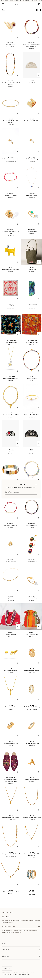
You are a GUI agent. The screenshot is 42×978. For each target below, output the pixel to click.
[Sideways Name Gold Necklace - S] (10, 836)
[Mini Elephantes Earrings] (10, 653)
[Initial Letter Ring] (31, 580)
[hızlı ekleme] (18, 37)
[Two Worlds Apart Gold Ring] (31, 103)
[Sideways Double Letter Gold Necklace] (10, 874)
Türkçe (6, 968)
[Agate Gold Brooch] (31, 544)
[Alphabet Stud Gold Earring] (31, 762)
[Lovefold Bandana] (10, 288)
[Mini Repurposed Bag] (31, 616)
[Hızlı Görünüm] (39, 113)
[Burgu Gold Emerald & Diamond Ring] (10, 213)
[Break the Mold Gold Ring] (10, 725)
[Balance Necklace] (31, 360)
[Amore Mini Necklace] (10, 689)
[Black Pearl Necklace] (31, 507)
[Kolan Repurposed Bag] (10, 616)
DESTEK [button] (4, 943)
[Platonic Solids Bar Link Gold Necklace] (10, 103)
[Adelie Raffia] (31, 65)
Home (32, 973)
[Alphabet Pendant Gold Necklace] (10, 800)
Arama (18, 973)
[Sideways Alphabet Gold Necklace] (31, 800)
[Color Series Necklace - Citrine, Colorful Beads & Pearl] (31, 469)
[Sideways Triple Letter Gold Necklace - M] (31, 836)
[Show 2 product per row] (40, 10)
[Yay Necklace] (10, 580)
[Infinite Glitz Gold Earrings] (31, 874)
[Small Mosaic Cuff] (10, 544)
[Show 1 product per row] (37, 10)
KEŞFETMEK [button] (5, 949)
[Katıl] (34, 492)
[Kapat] (37, 483)
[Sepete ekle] (39, 37)
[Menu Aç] (5, 4)
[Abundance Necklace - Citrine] (10, 397)
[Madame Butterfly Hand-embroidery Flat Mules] (10, 762)
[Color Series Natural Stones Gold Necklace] (10, 65)
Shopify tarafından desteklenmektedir (15, 974)
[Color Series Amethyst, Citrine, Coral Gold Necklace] (31, 27)
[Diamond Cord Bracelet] (10, 177)
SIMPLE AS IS (7, 973)
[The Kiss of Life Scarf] (31, 324)
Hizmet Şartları (12, 932)
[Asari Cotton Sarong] (31, 288)
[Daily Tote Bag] (31, 252)
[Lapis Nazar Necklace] (31, 177)
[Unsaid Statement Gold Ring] (31, 653)
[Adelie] (31, 433)
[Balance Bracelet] (10, 469)
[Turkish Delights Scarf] (10, 324)
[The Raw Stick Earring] (31, 141)
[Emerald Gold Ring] (31, 213)
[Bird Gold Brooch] (10, 27)
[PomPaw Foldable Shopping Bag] (10, 252)
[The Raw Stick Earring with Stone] (10, 141)
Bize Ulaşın (26, 973)
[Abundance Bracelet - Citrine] (31, 397)
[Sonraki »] (29, 901)
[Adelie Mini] (10, 433)
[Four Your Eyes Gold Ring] (31, 725)
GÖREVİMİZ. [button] (5, 956)
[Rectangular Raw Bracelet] (10, 507)
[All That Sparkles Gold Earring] (31, 689)
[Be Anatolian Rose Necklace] (10, 360)
